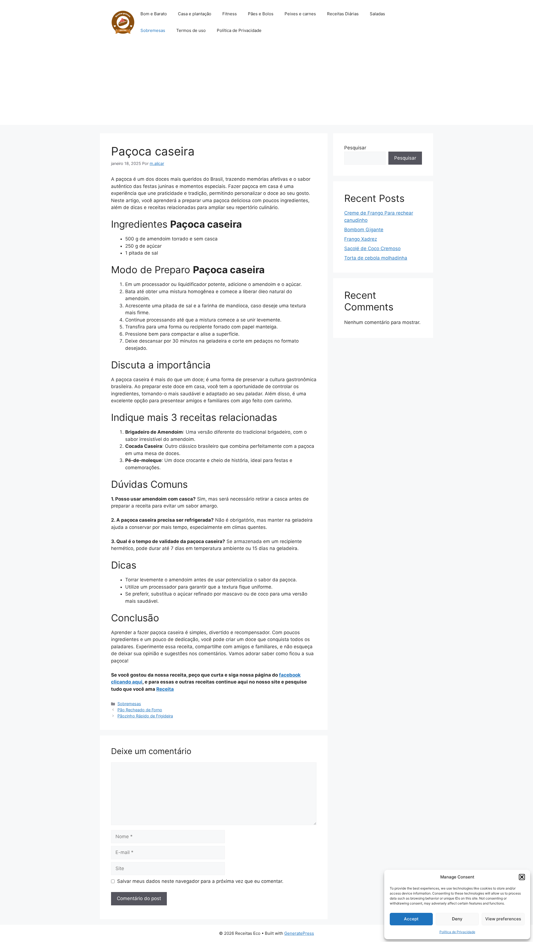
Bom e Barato (153, 13)
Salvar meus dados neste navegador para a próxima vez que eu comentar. (200, 881)
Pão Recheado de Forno (139, 709)
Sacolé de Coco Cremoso (372, 248)
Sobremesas (152, 30)
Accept (411, 918)
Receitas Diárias (343, 13)
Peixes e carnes (300, 13)
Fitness (229, 13)
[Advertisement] (266, 86)
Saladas (377, 13)
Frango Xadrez (360, 239)
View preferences (503, 918)
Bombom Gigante (363, 229)
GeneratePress (299, 933)
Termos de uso (191, 30)
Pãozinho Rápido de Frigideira (145, 716)
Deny (457, 918)
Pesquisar (355, 147)
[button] (522, 877)
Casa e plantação (194, 13)
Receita (165, 689)
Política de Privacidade (457, 932)
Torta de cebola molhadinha (375, 258)
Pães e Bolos (260, 13)
